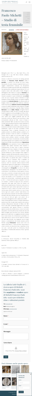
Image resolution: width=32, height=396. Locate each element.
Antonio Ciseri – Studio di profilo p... (15, 387)
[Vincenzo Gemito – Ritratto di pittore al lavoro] (25, 369)
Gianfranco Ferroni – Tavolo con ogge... (15, 375)
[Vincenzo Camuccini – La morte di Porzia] (6, 369)
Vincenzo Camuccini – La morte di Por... (6, 375)
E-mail (6, 324)
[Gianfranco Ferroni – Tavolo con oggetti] (15, 369)
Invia (6, 357)
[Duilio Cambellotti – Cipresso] (6, 381)
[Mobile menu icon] (29, 2)
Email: (20, 385)
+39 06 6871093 (8, 304)
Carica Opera (8, 342)
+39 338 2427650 (13, 309)
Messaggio (7, 331)
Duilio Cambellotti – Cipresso (6, 387)
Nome (6, 316)
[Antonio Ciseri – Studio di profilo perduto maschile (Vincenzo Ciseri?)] (15, 381)
